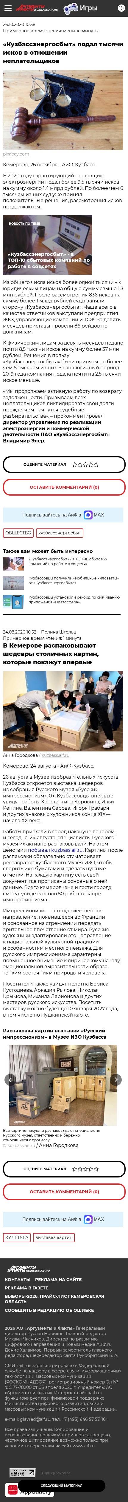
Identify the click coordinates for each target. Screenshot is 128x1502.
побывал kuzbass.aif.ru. (56, 850)
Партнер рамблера (56, 1473)
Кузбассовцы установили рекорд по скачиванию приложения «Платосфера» (74, 599)
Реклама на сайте (58, 1279)
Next (116, 1080)
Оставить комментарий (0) (64, 487)
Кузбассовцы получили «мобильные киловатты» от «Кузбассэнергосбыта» (74, 580)
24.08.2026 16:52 (19, 632)
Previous (9, 1080)
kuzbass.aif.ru (55, 755)
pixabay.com (16, 154)
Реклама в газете (26, 1288)
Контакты (17, 1279)
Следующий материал (61, 1486)
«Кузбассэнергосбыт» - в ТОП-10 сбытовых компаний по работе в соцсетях (68, 561)
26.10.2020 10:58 (19, 24)
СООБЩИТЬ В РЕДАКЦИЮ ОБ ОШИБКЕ (49, 1310)
